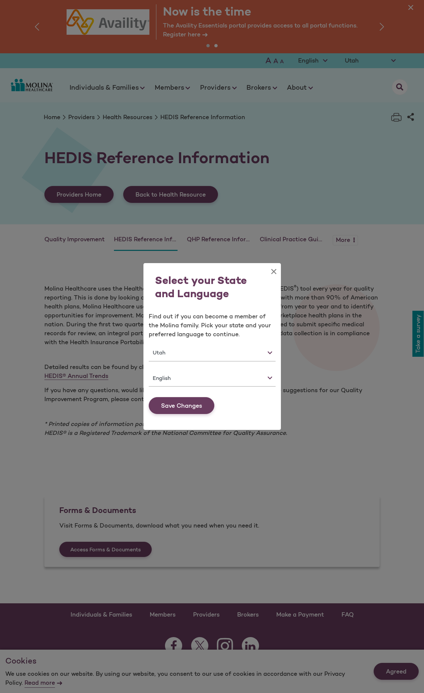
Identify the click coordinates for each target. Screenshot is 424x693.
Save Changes (181, 405)
